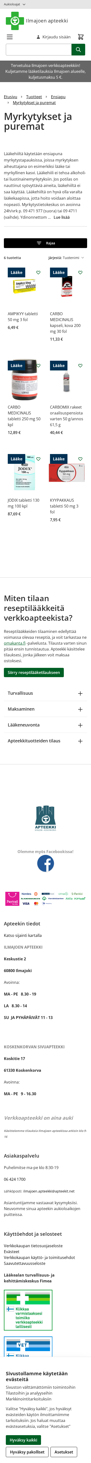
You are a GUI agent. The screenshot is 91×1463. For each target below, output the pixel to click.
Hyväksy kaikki (23, 1440)
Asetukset (64, 1452)
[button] (45, 243)
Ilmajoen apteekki (47, 20)
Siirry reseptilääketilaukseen (34, 672)
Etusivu (10, 96)
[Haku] (78, 49)
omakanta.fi (14, 643)
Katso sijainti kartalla (23, 935)
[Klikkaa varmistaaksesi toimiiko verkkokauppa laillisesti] (45, 1310)
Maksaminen (21, 709)
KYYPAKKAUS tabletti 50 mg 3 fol (64, 506)
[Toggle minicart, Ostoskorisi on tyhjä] (80, 37)
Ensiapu (58, 96)
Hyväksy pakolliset (27, 1452)
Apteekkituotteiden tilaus (34, 741)
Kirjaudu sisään (56, 37)
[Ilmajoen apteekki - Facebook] (45, 864)
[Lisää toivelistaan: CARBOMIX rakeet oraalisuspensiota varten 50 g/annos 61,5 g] (80, 365)
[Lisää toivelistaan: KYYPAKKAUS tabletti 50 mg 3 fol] (80, 459)
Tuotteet (34, 96)
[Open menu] (10, 37)
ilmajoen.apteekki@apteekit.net (48, 1191)
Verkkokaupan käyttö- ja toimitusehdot (39, 1257)
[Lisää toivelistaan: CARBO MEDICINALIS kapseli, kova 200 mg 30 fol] (80, 272)
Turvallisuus (20, 693)
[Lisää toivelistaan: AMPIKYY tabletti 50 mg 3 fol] (38, 272)
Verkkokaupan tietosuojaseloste (33, 1245)
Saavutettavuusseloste (24, 1263)
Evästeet (11, 1251)
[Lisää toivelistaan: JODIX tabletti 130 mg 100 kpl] (38, 459)
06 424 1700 (14, 1179)
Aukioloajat (12, 4)
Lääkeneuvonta (24, 725)
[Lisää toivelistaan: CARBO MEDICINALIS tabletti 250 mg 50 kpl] (38, 365)
